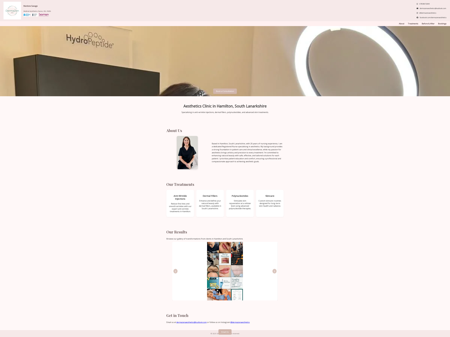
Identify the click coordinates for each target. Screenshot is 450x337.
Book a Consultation (225, 91)
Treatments (413, 23)
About (401, 23)
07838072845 (424, 4)
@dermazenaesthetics (427, 13)
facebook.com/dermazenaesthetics (433, 17)
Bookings (442, 23)
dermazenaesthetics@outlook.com (433, 8)
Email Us (225, 332)
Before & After (428, 23)
